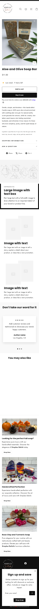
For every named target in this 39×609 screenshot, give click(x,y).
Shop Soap (20, 600)
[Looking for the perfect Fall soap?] (19, 427)
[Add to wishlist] (34, 21)
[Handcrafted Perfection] (19, 470)
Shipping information (13, 141)
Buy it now (19, 95)
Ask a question (9, 146)
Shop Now (7, 452)
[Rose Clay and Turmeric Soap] (19, 519)
